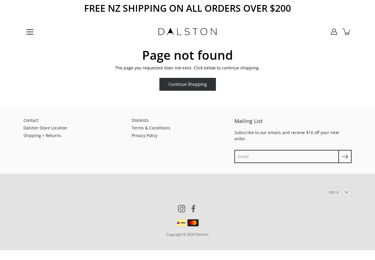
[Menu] (29, 32)
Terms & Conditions (151, 128)
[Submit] (345, 156)
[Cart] (347, 31)
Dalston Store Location (45, 128)
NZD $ (333, 192)
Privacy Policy (145, 135)
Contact (30, 120)
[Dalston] (187, 31)
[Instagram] (181, 208)
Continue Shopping (187, 84)
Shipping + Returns (42, 135)
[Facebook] (193, 208)
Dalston (202, 234)
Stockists (140, 120)
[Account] (334, 31)
